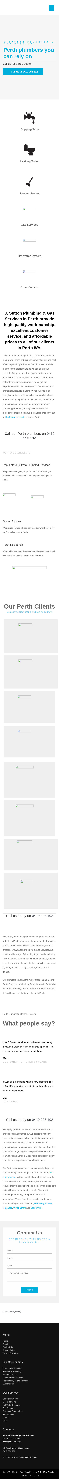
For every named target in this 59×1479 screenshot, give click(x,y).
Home (5, 1341)
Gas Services (29, 224)
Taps (5, 1420)
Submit (29, 1290)
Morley (48, 1203)
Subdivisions (8, 1384)
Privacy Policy (9, 1350)
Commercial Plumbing (12, 1368)
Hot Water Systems (11, 1405)
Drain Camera (29, 287)
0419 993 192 (42, 916)
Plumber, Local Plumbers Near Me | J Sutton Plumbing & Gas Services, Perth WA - (29, 7)
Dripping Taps (29, 129)
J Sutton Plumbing (20, 1472)
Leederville (36, 1208)
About (5, 1344)
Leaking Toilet (29, 161)
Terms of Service (10, 1353)
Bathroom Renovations (13, 1411)
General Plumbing (10, 1399)
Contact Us (8, 1347)
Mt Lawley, (39, 1203)
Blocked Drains (30, 193)
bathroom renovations (16, 417)
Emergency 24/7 (10, 1374)
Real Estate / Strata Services (15, 1381)
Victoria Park (19, 1208)
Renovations (8, 1414)
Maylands (7, 1208)
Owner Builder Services (13, 1377)
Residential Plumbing (12, 1371)
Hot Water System (29, 255)
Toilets (6, 1417)
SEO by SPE (34, 1475)
